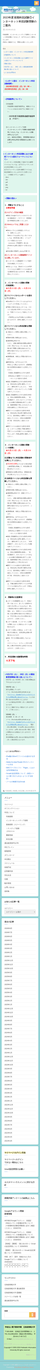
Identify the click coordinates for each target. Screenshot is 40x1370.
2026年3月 (8, 948)
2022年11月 (8, 1109)
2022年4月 (8, 1137)
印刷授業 (8, 791)
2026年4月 (8, 944)
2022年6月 (8, 1129)
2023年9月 (8, 1069)
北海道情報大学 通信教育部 (14, 1288)
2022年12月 (8, 1105)
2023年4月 (8, 1089)
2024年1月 (8, 1053)
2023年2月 (8, 1097)
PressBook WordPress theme (24, 1367)
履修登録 (9, 835)
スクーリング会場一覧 (12, 1297)
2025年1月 (8, 1004)
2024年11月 (8, 1012)
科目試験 (21, 791)
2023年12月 (8, 1057)
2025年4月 (8, 992)
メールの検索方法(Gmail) (15, 782)
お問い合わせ (9, 887)
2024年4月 (8, 1041)
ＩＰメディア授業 (12, 828)
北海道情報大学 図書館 (13, 1293)
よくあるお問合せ (10, 72)
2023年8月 (8, 1073)
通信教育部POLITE (11, 843)
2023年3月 (8, 1093)
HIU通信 (7, 859)
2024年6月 (8, 1033)
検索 (6, 1311)
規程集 (6, 891)
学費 (6, 879)
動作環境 (7, 883)
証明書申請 (8, 871)
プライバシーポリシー (19, 1344)
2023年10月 (8, 1065)
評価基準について (10, 55)
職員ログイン (31, 1355)
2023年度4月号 (30, 791)
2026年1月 (8, 956)
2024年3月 (8, 1045)
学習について (9, 812)
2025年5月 (8, 988)
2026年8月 (8, 928)
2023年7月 (8, 1077)
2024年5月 (8, 1037)
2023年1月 (8, 1101)
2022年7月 (8, 1125)
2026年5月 (8, 940)
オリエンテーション (11, 808)
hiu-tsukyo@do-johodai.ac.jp (23, 1339)
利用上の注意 (8, 1344)
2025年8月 (8, 976)
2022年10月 (8, 1113)
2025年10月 (8, 968)
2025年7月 (8, 980)
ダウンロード (9, 855)
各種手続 (7, 867)
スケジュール (9, 863)
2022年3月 (8, 1141)
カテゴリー (8, 908)
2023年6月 (8, 1081)
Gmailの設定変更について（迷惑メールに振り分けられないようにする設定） (20, 775)
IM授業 (15, 791)
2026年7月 (8, 932)
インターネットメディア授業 (17, 820)
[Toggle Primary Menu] (36, 3)
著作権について (31, 1344)
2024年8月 (8, 1025)
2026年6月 (8, 936)
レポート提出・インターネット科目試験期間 (18, 52)
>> (26, 1265)
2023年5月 (8, 1085)
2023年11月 (8, 1061)
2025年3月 (8, 996)
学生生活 (7, 875)
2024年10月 (8, 1017)
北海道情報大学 (10, 1285)
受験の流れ (7, 63)
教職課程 (7, 851)
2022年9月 (8, 1117)
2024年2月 (8, 1049)
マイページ (8, 804)
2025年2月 (8, 1001)
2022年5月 (8, 1133)
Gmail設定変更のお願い (14, 1169)
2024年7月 (8, 1029)
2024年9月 (8, 1020)
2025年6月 (8, 984)
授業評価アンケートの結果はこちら (19, 1198)
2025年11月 (8, 964)
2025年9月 (8, 972)
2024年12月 (8, 1009)
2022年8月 (8, 1121)
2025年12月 (8, 960)
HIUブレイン (9, 847)
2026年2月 (8, 952)
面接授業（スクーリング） (16, 824)
